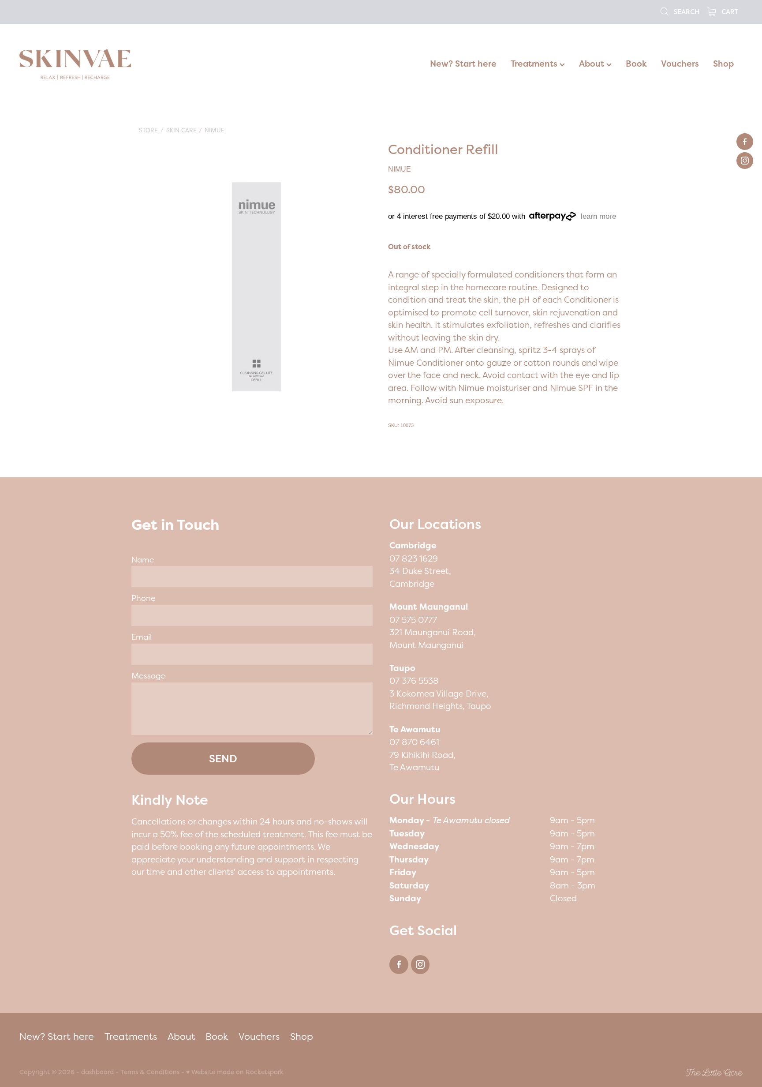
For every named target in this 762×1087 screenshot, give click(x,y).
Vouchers (680, 63)
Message (148, 676)
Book (636, 63)
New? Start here (463, 63)
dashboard (97, 1072)
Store (148, 130)
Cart (729, 11)
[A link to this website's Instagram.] (744, 160)
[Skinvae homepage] (91, 64)
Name (142, 560)
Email (141, 637)
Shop (723, 63)
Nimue (214, 130)
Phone (143, 598)
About (592, 63)
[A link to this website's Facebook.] (744, 141)
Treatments (535, 63)
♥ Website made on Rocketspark (235, 1072)
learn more (598, 216)
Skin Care (181, 130)
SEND (223, 758)
